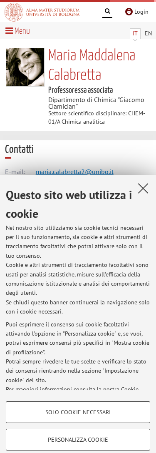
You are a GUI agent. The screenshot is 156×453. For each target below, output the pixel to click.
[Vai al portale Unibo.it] (42, 12)
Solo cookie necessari (78, 412)
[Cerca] (107, 12)
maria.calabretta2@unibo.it (75, 171)
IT (135, 33)
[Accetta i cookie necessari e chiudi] (143, 188)
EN (148, 33)
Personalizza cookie (78, 439)
